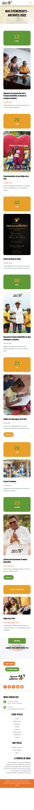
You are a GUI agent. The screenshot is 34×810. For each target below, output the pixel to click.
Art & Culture (17, 750)
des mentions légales (19, 650)
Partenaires (17, 734)
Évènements (17, 721)
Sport (17, 753)
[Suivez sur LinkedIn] (17, 687)
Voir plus (9, 434)
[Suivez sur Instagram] (9, 687)
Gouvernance (17, 732)
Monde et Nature (17, 747)
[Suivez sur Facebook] (5, 687)
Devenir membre (12, 669)
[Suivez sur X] (13, 687)
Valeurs (17, 729)
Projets (17, 727)
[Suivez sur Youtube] (22, 687)
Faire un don (9, 664)
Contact (17, 737)
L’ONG (17, 719)
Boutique (17, 724)
